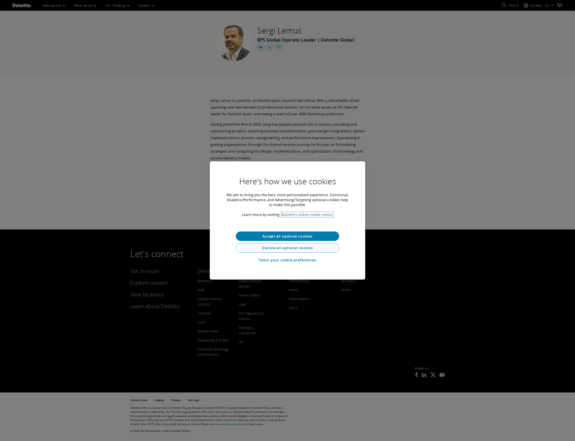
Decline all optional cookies (287, 247)
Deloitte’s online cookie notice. (307, 214)
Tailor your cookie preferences (287, 260)
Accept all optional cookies (287, 236)
